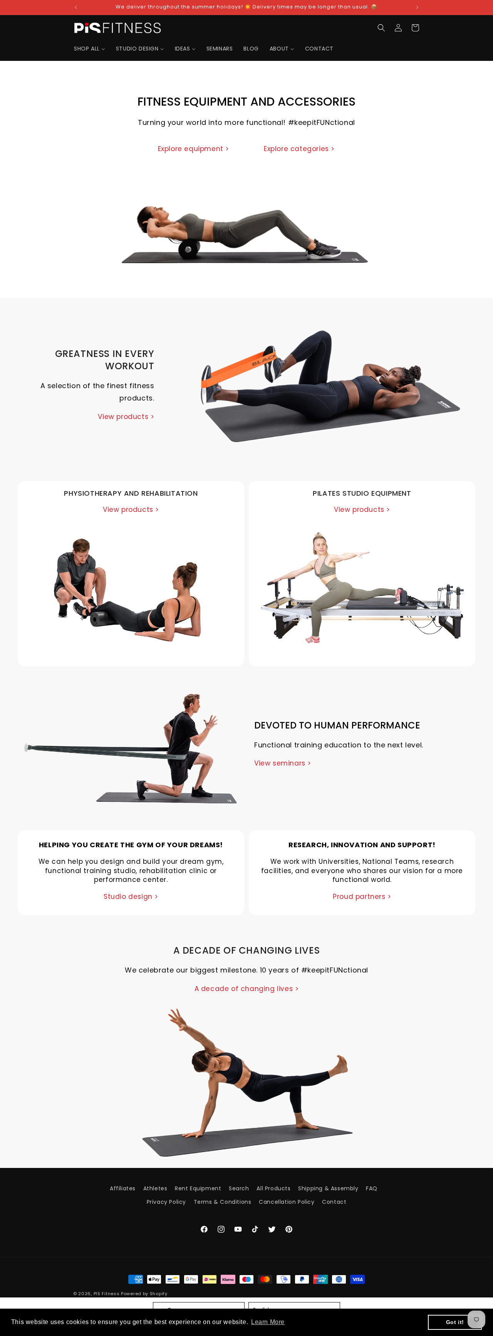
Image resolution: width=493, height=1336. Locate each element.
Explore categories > (299, 148)
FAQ (371, 1188)
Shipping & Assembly (328, 1188)
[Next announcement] (417, 7)
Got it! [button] (455, 1322)
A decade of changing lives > (247, 988)
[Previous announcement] (75, 7)
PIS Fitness (107, 1294)
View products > (126, 416)
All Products (273, 1188)
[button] (381, 27)
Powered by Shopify (144, 1294)
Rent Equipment (198, 1188)
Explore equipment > (193, 148)
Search (239, 1188)
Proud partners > (362, 896)
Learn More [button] (268, 1322)
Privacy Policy (166, 1202)
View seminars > (282, 763)
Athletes (155, 1188)
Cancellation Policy (286, 1202)
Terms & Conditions (223, 1202)
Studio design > (131, 896)
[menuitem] (90, 48)
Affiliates (123, 1188)
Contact (334, 1202)
